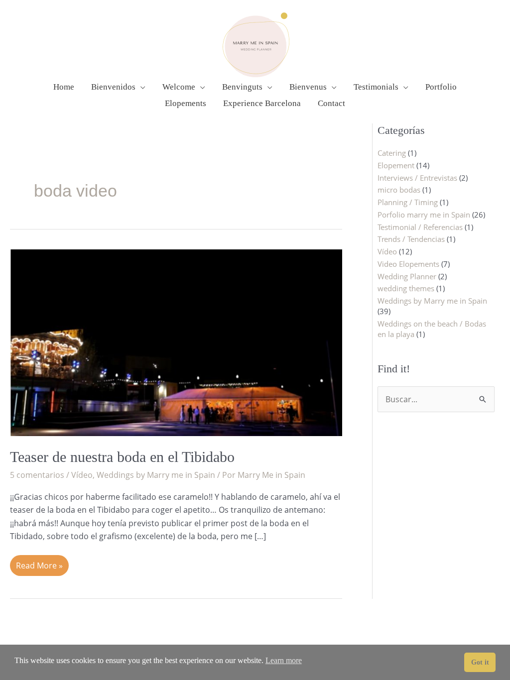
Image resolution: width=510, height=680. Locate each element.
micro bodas (399, 190)
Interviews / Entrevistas (417, 178)
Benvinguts (242, 87)
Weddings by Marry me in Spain (156, 474)
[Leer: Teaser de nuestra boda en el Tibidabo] (176, 341)
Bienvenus (308, 87)
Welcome (178, 87)
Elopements (185, 103)
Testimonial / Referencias (420, 227)
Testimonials (376, 87)
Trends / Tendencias (411, 239)
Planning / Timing (408, 202)
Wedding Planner (407, 276)
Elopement (396, 165)
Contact (331, 103)
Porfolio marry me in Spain (424, 215)
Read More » (39, 563)
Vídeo (82, 474)
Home (63, 87)
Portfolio (441, 87)
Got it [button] (480, 662)
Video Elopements (408, 264)
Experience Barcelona (262, 103)
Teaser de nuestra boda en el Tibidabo (122, 457)
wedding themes (406, 288)
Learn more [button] (283, 660)
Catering (392, 153)
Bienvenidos (113, 87)
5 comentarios (37, 474)
